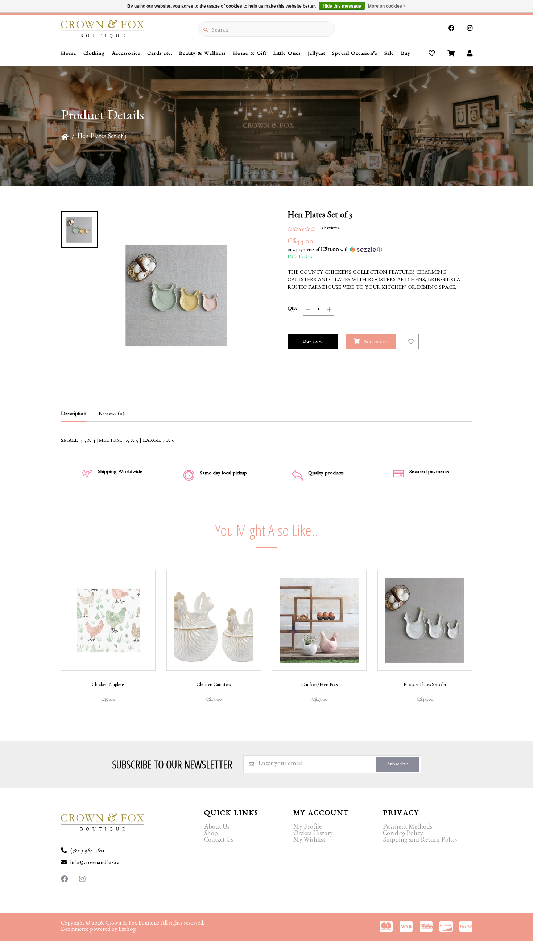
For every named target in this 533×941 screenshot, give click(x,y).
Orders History (313, 834)
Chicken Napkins (108, 685)
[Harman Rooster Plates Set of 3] (424, 620)
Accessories (126, 54)
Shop (211, 834)
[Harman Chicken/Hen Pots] (319, 620)
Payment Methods (407, 828)
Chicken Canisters (214, 685)
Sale (389, 54)
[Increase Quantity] (329, 309)
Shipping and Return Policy (420, 841)
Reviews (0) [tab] (111, 414)
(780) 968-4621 (87, 852)
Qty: (292, 309)
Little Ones (287, 54)
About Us (217, 828)
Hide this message (342, 6)
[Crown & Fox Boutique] (129, 29)
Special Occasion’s (354, 54)
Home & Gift (249, 54)
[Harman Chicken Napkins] (108, 620)
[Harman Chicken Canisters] (213, 620)
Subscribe (397, 765)
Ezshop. (128, 930)
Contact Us (218, 841)
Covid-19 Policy (403, 834)
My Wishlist (309, 841)
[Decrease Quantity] (308, 309)
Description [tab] (73, 414)
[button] (380, 250)
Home (69, 54)
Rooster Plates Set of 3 (425, 685)
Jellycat (316, 54)
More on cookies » (387, 6)
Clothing (94, 54)
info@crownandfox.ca (95, 863)
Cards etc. (159, 54)
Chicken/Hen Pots (319, 685)
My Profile (307, 828)
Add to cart (375, 342)
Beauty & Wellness (202, 54)
